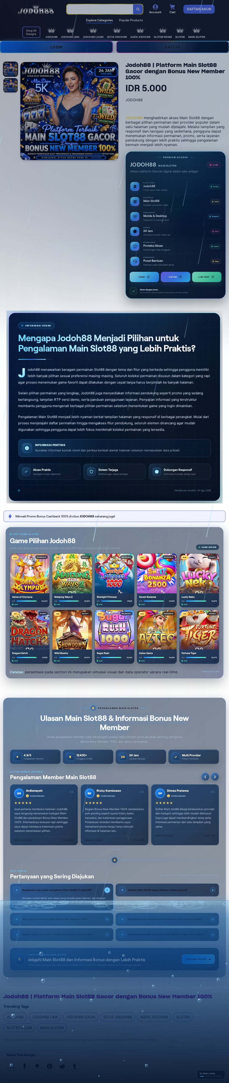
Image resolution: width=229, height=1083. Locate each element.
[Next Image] (114, 112)
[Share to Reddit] (62, 1066)
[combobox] (100, 9)
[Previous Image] (24, 112)
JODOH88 (134, 118)
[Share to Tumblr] (74, 1066)
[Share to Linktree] (37, 1066)
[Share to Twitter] (12, 1066)
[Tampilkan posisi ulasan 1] (110, 849)
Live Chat (206, 277)
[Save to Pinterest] (49, 1066)
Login (144, 277)
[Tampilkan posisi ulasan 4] (119, 849)
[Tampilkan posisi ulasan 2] (113, 849)
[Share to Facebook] (24, 1066)
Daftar (175, 277)
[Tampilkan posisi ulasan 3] (116, 849)
